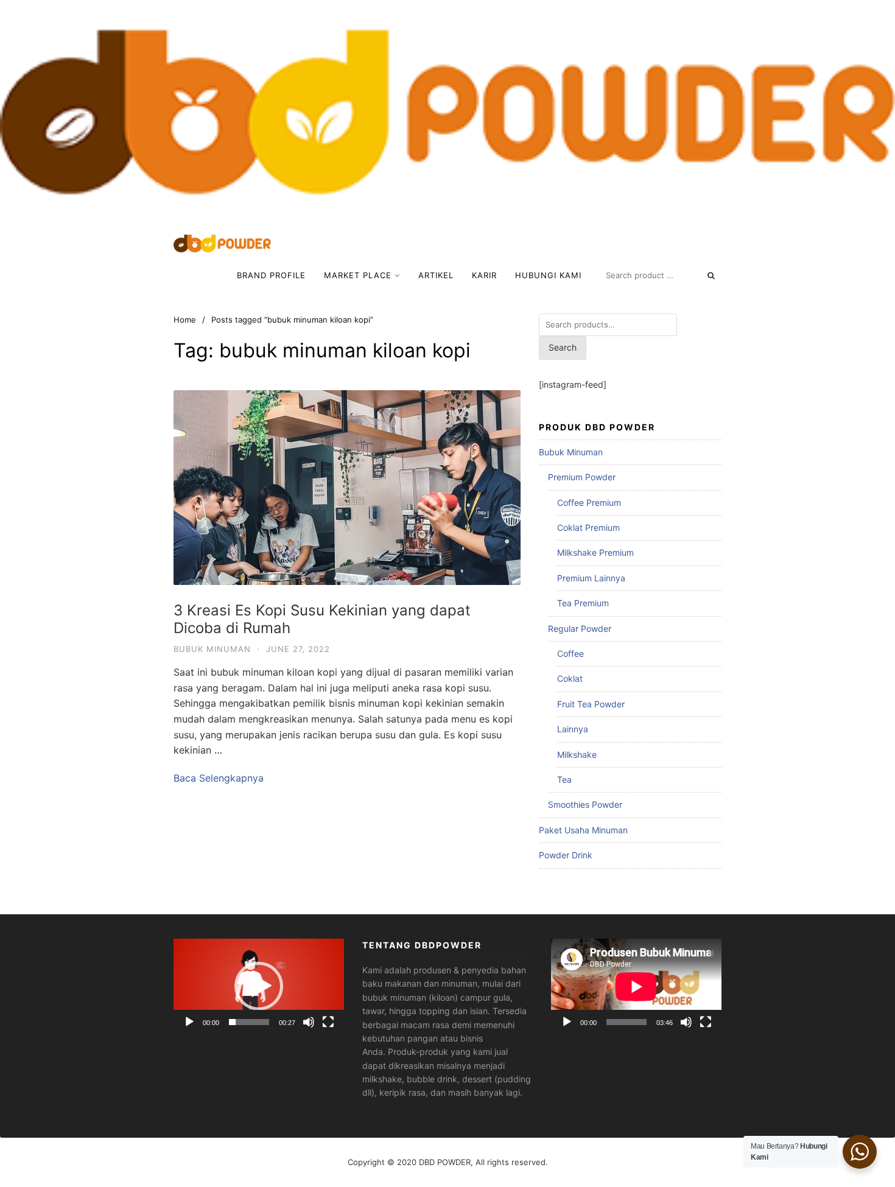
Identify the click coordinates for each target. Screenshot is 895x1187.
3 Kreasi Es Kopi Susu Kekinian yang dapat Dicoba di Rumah (322, 619)
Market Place (357, 275)
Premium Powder (582, 477)
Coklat (570, 678)
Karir (484, 275)
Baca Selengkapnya (219, 778)
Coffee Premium (589, 502)
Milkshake (577, 754)
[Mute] (309, 1022)
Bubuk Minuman (212, 649)
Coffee (570, 653)
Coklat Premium (588, 527)
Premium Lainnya (591, 578)
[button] (258, 986)
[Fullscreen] (328, 1022)
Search (563, 347)
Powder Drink (565, 855)
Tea (564, 779)
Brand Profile (271, 275)
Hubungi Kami (548, 275)
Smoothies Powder (585, 804)
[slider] (249, 1022)
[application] (259, 986)
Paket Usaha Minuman (583, 830)
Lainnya (572, 729)
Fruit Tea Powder (591, 704)
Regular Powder (579, 628)
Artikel (436, 275)
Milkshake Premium (595, 552)
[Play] (189, 1022)
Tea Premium (583, 603)
